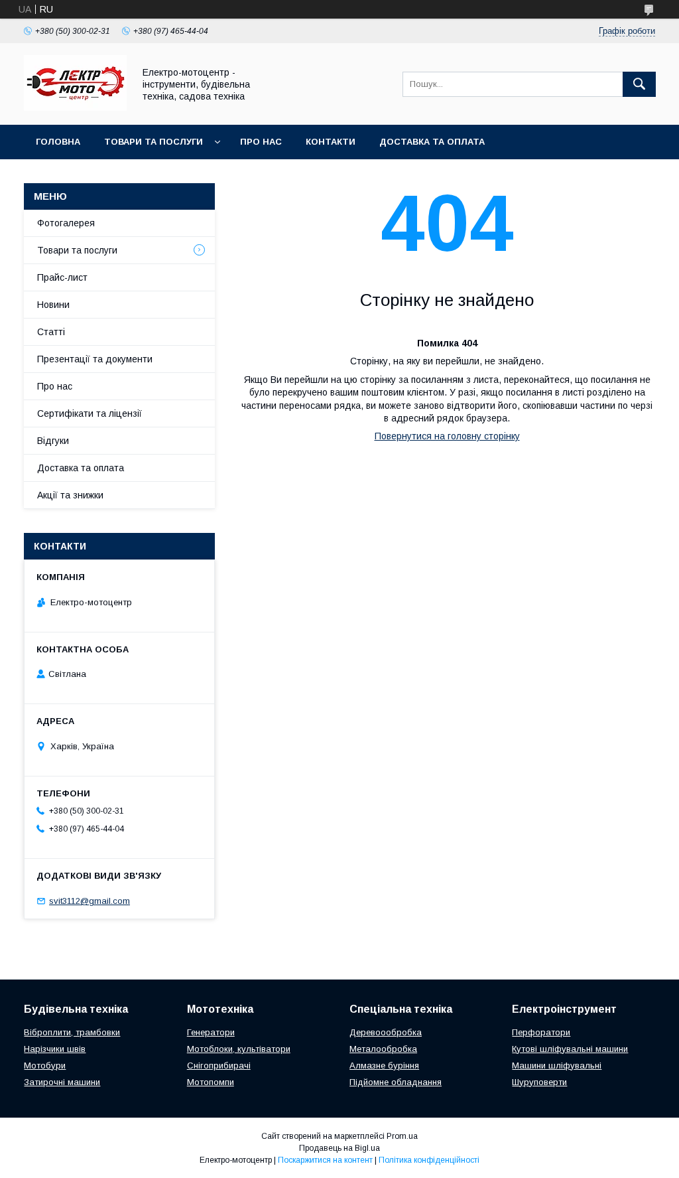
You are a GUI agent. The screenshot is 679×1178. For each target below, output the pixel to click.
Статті (51, 332)
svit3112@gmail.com (89, 901)
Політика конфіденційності (429, 1160)
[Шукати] (639, 84)
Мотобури (45, 1065)
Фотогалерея (66, 223)
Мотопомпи (210, 1082)
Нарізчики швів (55, 1049)
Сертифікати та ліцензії (89, 413)
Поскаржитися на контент (325, 1160)
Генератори (211, 1032)
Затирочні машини (62, 1082)
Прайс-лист (62, 277)
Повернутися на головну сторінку (447, 436)
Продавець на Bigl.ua (339, 1148)
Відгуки (53, 440)
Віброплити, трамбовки (72, 1032)
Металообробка (383, 1049)
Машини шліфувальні (556, 1065)
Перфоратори (541, 1032)
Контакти (330, 142)
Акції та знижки (70, 495)
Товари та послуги (153, 142)
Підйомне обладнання (395, 1082)
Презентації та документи (95, 359)
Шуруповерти (539, 1082)
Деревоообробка (385, 1032)
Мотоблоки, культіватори (238, 1049)
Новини (53, 304)
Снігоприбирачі (219, 1065)
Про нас (261, 142)
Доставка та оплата (432, 142)
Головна (58, 142)
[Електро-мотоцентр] (75, 107)
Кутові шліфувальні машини (570, 1049)
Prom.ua (402, 1136)
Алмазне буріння (384, 1065)
